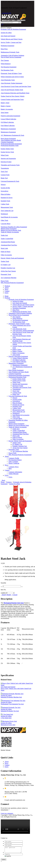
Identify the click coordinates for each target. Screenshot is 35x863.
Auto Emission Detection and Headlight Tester (21, 340)
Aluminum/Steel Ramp (19, 432)
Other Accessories (18, 439)
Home (6, 296)
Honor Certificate (14, 463)
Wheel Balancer (17, 318)
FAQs (6, 293)
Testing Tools (16, 442)
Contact (7, 291)
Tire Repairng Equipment (20, 320)
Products (7, 286)
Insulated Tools (17, 406)
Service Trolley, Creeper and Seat (22, 306)
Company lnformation (15, 472)
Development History (15, 460)
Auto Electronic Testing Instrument (23, 330)
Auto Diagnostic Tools (19, 329)
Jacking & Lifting (17, 301)
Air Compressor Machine (20, 451)
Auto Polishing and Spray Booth (19, 372)
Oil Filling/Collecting (18, 360)
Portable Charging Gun (19, 446)
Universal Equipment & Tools (18, 396)
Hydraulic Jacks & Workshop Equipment (21, 299)
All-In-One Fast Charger (20, 448)
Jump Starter (16, 354)
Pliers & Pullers (17, 403)
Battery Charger (17, 351)
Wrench (14, 398)
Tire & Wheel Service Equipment (19, 315)
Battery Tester (16, 349)
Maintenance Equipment (16, 363)
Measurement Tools (18, 410)
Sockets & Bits (17, 399)
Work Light (16, 436)
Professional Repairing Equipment (19, 375)
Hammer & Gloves (18, 404)
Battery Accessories (18, 353)
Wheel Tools (16, 382)
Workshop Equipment (19, 308)
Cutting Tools (16, 408)
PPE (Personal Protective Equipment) (20, 454)
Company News (14, 467)
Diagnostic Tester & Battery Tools (19, 323)
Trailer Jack (16, 429)
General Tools (16, 392)
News (6, 289)
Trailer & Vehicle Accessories (18, 427)
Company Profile (14, 458)
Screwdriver (16, 401)
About (7, 287)
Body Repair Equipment (16, 370)
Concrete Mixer (17, 418)
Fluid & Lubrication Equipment (18, 356)
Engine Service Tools (19, 380)
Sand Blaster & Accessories (20, 415)
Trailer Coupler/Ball (18, 430)
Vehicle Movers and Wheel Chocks (23, 304)
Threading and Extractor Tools (21, 387)
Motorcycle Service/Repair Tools (19, 425)
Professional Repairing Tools (17, 377)
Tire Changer (16, 317)
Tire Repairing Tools (18, 322)
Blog (10, 468)
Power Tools (12, 453)
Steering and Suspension (20, 384)
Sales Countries (13, 461)
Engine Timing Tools (18, 379)
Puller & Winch (17, 437)
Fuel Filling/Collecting (19, 361)
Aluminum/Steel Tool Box (20, 434)
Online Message (13, 473)
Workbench (16, 413)
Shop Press (15, 310)
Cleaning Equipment (15, 373)
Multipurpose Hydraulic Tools (21, 311)
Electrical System (17, 386)
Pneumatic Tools (14, 449)
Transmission (16, 389)
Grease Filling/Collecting (20, 358)
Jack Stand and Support (19, 303)
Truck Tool (15, 391)
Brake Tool (15, 394)
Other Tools (16, 417)
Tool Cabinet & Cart (18, 411)
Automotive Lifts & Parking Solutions (20, 313)
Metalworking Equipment (16, 423)
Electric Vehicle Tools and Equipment (20, 441)
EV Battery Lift (17, 444)
